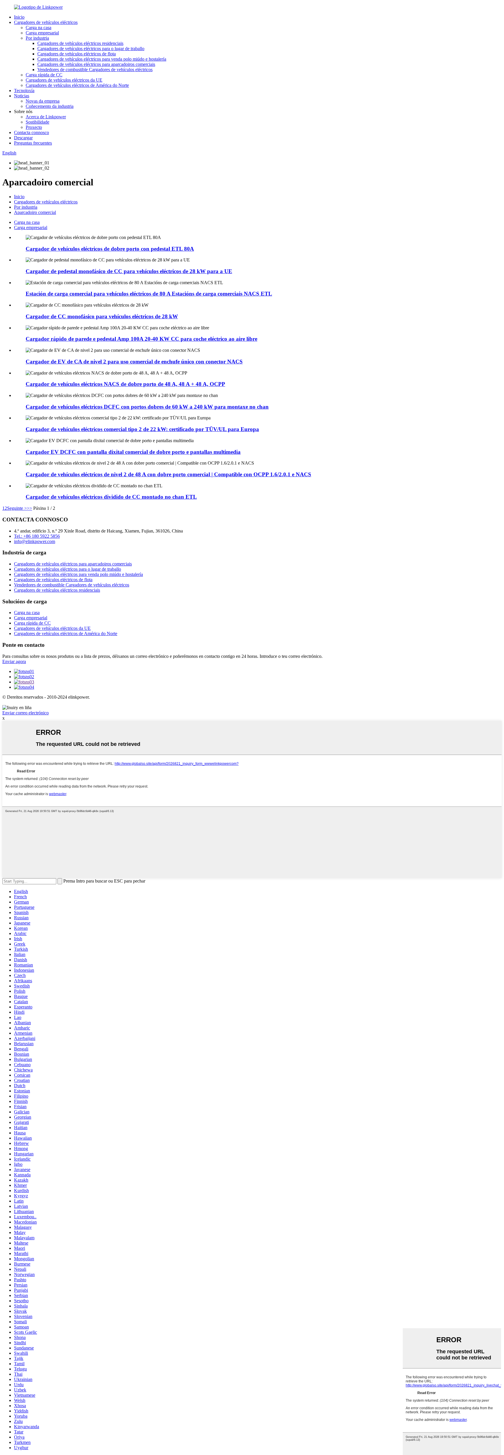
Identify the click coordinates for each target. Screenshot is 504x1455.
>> (29, 508)
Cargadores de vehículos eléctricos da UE (64, 80)
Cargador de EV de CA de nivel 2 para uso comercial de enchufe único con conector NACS (134, 362)
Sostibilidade (37, 122)
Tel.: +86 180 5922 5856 (37, 536)
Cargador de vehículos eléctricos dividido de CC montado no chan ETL (111, 497)
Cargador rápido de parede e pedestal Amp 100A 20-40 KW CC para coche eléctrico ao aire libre (141, 339)
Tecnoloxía (24, 90)
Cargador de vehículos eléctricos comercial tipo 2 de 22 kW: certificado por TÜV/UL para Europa (142, 429)
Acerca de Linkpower (46, 116)
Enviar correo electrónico (25, 712)
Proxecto (34, 127)
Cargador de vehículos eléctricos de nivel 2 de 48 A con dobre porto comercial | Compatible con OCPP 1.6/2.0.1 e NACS (168, 474)
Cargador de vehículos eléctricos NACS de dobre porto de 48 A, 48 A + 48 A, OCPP (125, 384)
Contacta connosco (31, 132)
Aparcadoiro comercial (35, 212)
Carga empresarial (42, 32)
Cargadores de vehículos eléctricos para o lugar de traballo (90, 48)
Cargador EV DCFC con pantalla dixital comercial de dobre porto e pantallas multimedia (133, 452)
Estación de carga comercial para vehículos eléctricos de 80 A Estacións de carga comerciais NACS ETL (149, 294)
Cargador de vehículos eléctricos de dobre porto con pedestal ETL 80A (110, 249)
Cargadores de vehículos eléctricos (46, 22)
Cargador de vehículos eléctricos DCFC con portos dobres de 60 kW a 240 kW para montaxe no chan (147, 407)
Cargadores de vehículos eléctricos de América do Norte (77, 85)
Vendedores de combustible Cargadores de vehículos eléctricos (95, 69)
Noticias (21, 95)
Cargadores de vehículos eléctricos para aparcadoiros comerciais (96, 64)
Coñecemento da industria (50, 106)
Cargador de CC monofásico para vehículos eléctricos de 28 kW (102, 316)
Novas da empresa (43, 101)
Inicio (19, 17)
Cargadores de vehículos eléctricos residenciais (80, 43)
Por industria (37, 38)
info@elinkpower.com (34, 541)
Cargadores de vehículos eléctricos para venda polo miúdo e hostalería (101, 59)
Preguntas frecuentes (33, 142)
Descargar (23, 137)
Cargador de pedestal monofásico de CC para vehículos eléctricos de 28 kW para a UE (129, 271)
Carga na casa (38, 27)
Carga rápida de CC (44, 74)
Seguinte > (17, 508)
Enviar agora (14, 661)
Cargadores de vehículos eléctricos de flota (76, 53)
